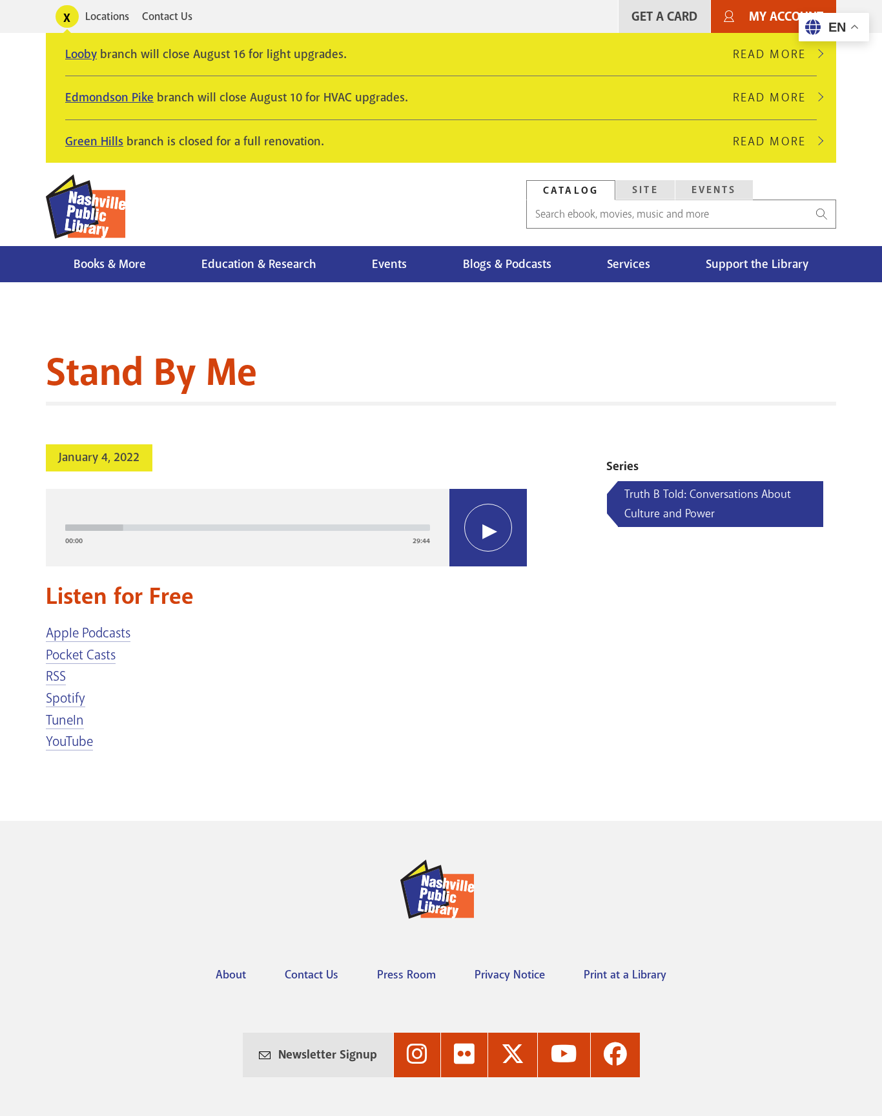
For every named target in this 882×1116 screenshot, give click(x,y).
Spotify (65, 698)
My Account (786, 16)
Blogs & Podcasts (507, 264)
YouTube (69, 741)
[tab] (570, 190)
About (231, 974)
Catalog (571, 190)
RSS (56, 676)
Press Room (406, 974)
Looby (81, 54)
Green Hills (94, 141)
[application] (286, 527)
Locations (107, 16)
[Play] (488, 527)
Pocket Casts (81, 654)
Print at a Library (625, 974)
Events (714, 189)
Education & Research (258, 264)
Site (645, 189)
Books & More (110, 264)
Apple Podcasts (88, 633)
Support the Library (757, 264)
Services (628, 264)
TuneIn (65, 720)
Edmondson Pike (109, 97)
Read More (775, 54)
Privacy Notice (510, 974)
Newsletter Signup (327, 1054)
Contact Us (167, 16)
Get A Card (664, 16)
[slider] (247, 527)
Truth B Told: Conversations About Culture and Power (707, 504)
